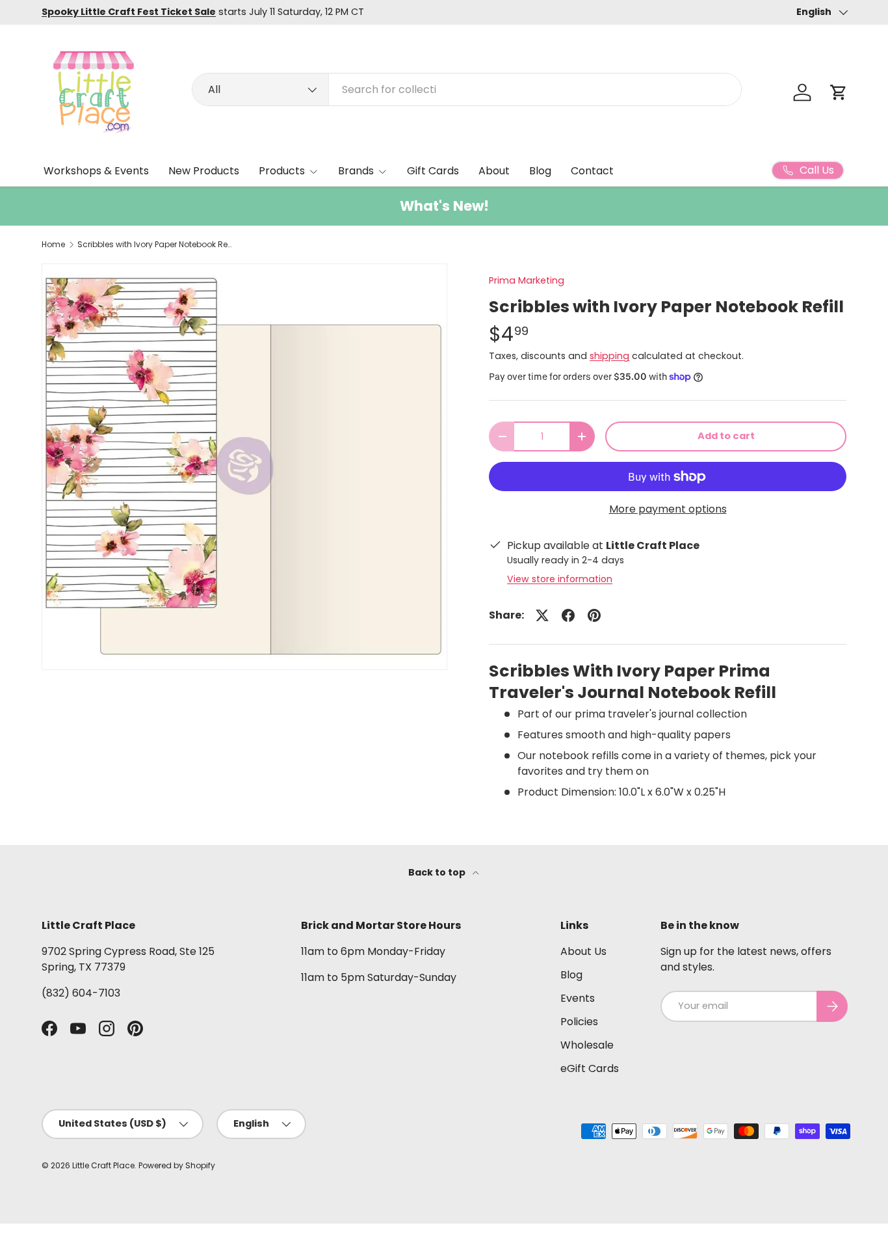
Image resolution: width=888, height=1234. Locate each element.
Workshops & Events (96, 170)
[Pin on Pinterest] (594, 615)
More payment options (668, 509)
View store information (559, 578)
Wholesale (587, 1045)
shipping (609, 355)
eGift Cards (589, 1068)
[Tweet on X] (542, 615)
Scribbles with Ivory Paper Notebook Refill (155, 244)
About (494, 170)
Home (53, 244)
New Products (203, 170)
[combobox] (466, 89)
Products (282, 170)
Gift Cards (433, 170)
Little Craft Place (103, 1165)
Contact (592, 170)
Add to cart (726, 435)
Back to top (437, 872)
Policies (579, 1021)
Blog (540, 170)
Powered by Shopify (176, 1165)
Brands (356, 170)
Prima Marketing (526, 280)
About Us (583, 951)
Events (577, 998)
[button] (838, 92)
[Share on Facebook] (568, 615)
